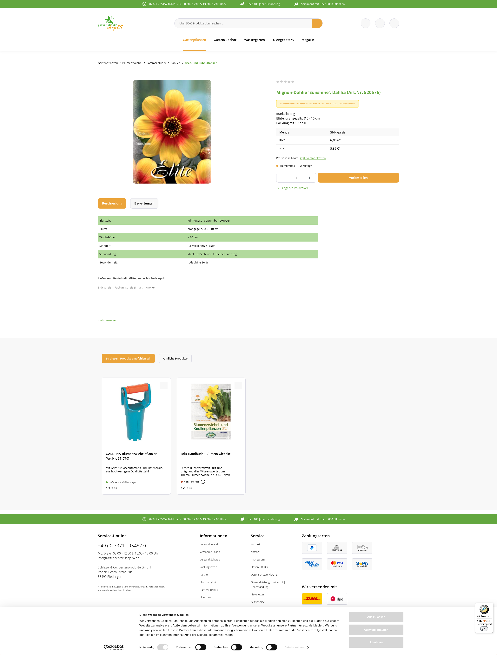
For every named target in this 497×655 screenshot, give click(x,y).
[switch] (200, 647)
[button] (107, 320)
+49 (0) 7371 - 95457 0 (122, 545)
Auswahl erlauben (376, 629)
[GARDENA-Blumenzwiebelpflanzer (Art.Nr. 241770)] (136, 436)
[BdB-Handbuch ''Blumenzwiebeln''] (211, 436)
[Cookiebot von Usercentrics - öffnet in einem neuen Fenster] (114, 647)
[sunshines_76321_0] (172, 132)
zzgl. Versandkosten (313, 158)
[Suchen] (317, 23)
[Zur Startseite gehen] (134, 23)
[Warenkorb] (380, 23)
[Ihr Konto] (394, 23)
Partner (204, 574)
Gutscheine (258, 602)
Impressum (258, 559)
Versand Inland (209, 544)
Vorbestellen (358, 178)
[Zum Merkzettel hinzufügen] (238, 88)
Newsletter (257, 594)
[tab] (112, 203)
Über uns (205, 597)
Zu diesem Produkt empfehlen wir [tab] (128, 358)
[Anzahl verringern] (283, 178)
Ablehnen (376, 642)
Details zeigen (294, 647)
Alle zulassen (376, 617)
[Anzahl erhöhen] (309, 178)
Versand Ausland (210, 552)
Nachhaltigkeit (208, 582)
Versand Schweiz (210, 559)
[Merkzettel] (365, 23)
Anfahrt (255, 552)
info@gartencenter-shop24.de (118, 558)
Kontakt (255, 544)
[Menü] (490, 605)
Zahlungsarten (208, 567)
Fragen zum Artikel (294, 188)
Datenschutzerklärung (264, 574)
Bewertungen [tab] (144, 203)
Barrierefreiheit (209, 590)
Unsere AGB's (259, 567)
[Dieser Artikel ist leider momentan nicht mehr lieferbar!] (203, 482)
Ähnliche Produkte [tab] (175, 358)
